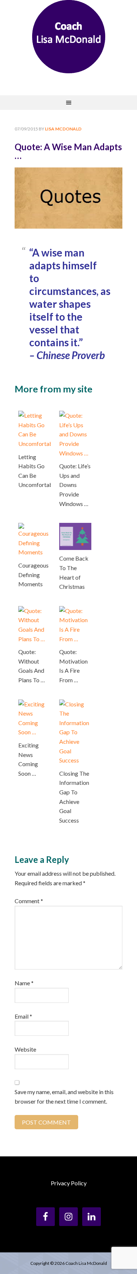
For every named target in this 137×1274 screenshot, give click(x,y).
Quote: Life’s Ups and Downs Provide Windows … (75, 484)
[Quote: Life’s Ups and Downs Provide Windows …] (75, 415)
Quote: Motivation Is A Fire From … (73, 665)
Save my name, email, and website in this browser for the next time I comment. (64, 1096)
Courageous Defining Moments (33, 574)
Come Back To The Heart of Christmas (73, 572)
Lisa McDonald (68, 36)
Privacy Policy (69, 1182)
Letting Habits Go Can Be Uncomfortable (34, 470)
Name (24, 982)
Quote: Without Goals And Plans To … (31, 665)
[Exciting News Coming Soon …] (34, 704)
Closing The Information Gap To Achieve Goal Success (74, 797)
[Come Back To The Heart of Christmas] (75, 527)
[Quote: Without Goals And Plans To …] (34, 610)
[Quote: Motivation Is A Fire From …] (75, 610)
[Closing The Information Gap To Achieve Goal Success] (75, 704)
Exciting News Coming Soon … (28, 759)
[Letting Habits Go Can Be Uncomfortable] (34, 415)
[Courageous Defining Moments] (34, 527)
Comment (29, 900)
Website (25, 1049)
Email (23, 1016)
